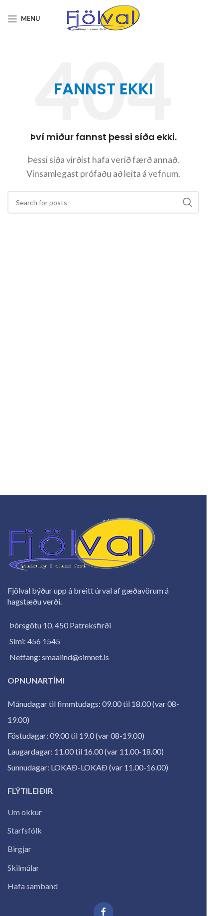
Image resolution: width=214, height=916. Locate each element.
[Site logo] (103, 17)
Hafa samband (32, 886)
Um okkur (24, 812)
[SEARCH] (187, 202)
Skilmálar (23, 867)
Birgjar (19, 848)
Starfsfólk (24, 830)
